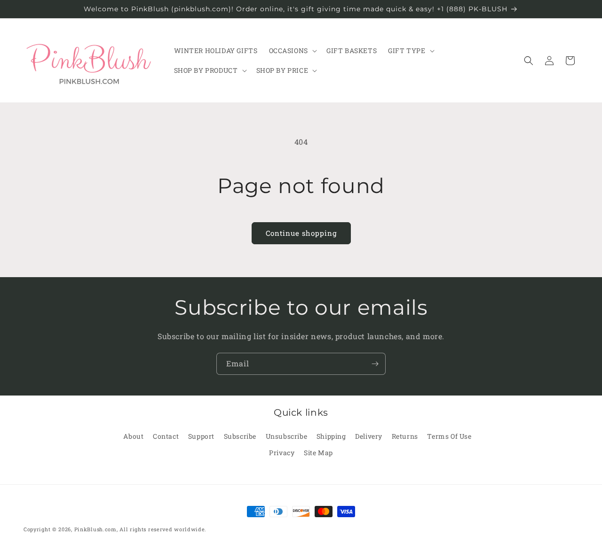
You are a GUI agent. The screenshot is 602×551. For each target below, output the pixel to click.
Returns (405, 436)
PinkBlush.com (95, 529)
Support (201, 436)
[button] (292, 51)
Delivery (368, 436)
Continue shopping (301, 233)
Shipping (331, 436)
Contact (166, 436)
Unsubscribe (287, 436)
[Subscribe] (374, 364)
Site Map (318, 452)
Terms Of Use (449, 436)
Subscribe (240, 436)
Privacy (281, 452)
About (133, 436)
